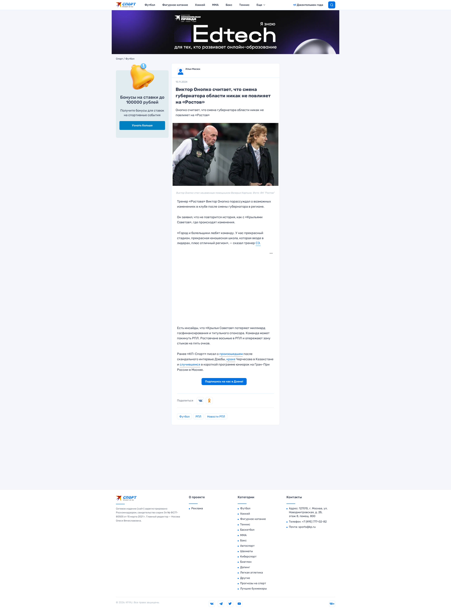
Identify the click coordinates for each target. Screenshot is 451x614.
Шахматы (246, 551)
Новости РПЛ (216, 416)
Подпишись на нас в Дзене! (224, 381)
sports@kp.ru (307, 527)
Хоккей (200, 5)
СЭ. (258, 243)
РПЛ (198, 416)
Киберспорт (248, 556)
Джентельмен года (310, 5)
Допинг (245, 567)
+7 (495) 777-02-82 (314, 521)
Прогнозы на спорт (253, 583)
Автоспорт (247, 545)
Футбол (150, 5)
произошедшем (231, 354)
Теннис (244, 5)
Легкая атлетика (251, 572)
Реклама (197, 508)
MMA (215, 5)
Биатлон (246, 561)
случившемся (190, 364)
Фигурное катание (175, 5)
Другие (245, 578)
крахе (230, 359)
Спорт (119, 58)
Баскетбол (247, 529)
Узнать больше (142, 125)
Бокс (229, 5)
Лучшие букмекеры (253, 588)
